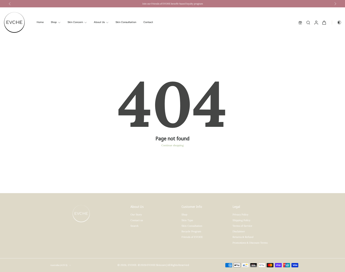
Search (134, 225)
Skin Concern (75, 22)
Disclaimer (239, 231)
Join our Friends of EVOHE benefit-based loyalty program (172, 3)
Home (40, 22)
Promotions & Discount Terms (250, 242)
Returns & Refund (243, 237)
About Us (99, 22)
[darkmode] (336, 22)
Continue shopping (172, 145)
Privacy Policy (240, 214)
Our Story (136, 214)
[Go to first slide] (335, 4)
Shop (54, 22)
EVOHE (132, 265)
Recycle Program (191, 231)
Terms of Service (242, 225)
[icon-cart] (324, 22)
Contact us (136, 220)
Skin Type (187, 220)
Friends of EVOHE (192, 237)
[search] (308, 22)
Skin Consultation (126, 22)
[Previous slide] (9, 4)
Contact (148, 22)
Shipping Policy (241, 220)
